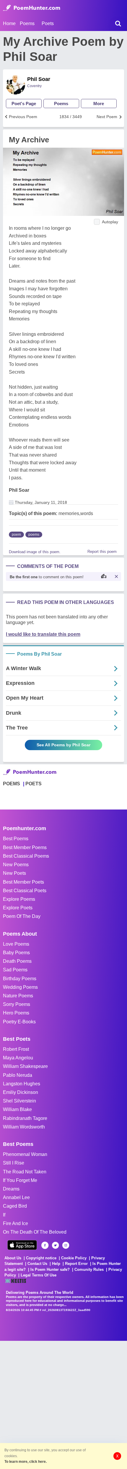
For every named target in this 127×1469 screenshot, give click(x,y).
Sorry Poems (16, 1004)
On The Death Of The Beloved (34, 1232)
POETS (33, 783)
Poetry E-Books (19, 1021)
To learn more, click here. (25, 1462)
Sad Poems (15, 969)
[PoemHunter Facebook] (45, 1245)
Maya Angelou (18, 1057)
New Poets (14, 873)
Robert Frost (16, 1049)
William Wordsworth (24, 1126)
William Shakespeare (25, 1066)
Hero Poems (16, 1012)
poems (33, 534)
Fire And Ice (15, 1223)
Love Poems (16, 944)
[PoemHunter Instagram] (65, 1245)
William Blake (17, 1109)
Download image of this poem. (35, 552)
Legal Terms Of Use (38, 1275)
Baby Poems (16, 952)
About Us (12, 1258)
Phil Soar (38, 79)
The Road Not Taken (24, 1171)
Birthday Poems (19, 978)
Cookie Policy (74, 1258)
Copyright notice (41, 1258)
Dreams (11, 1188)
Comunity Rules (89, 1269)
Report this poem (102, 551)
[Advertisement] (63, 1404)
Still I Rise (13, 1162)
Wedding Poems (20, 987)
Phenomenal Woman (25, 1154)
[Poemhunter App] (22, 1245)
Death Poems (17, 961)
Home (9, 23)
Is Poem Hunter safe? (50, 1269)
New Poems (16, 864)
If (4, 1214)
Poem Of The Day (21, 916)
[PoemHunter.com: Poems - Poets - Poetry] (31, 8)
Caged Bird (15, 1206)
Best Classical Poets (24, 890)
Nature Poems (18, 995)
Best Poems (15, 838)
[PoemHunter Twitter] (55, 1245)
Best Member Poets (23, 882)
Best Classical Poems (26, 856)
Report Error (76, 1263)
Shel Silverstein (19, 1100)
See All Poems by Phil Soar (63, 744)
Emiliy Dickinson (20, 1092)
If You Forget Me (20, 1180)
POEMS (11, 783)
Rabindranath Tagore (25, 1118)
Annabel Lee (16, 1197)
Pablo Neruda (17, 1075)
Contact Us (37, 1263)
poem (16, 534)
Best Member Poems (25, 847)
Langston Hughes (21, 1083)
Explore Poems (19, 899)
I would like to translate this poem (43, 634)
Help (56, 1263)
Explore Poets (17, 907)
